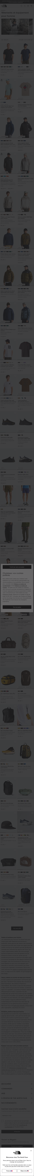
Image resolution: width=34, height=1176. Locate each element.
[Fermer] (31, 1151)
